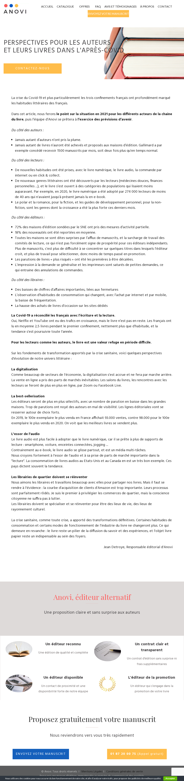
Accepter (170, 778)
